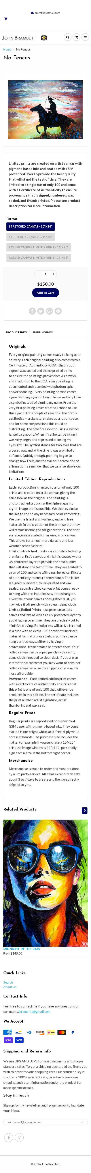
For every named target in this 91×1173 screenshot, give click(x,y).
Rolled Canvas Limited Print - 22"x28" (38, 257)
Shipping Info (42, 332)
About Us (10, 987)
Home (7, 49)
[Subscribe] (82, 1122)
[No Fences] (45, 109)
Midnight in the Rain (21, 949)
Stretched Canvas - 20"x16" (30, 226)
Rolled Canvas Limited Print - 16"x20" (38, 247)
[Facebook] (8, 1137)
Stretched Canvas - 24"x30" (30, 237)
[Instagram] (19, 1137)
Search (8, 982)
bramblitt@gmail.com (47, 12)
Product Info (16, 332)
